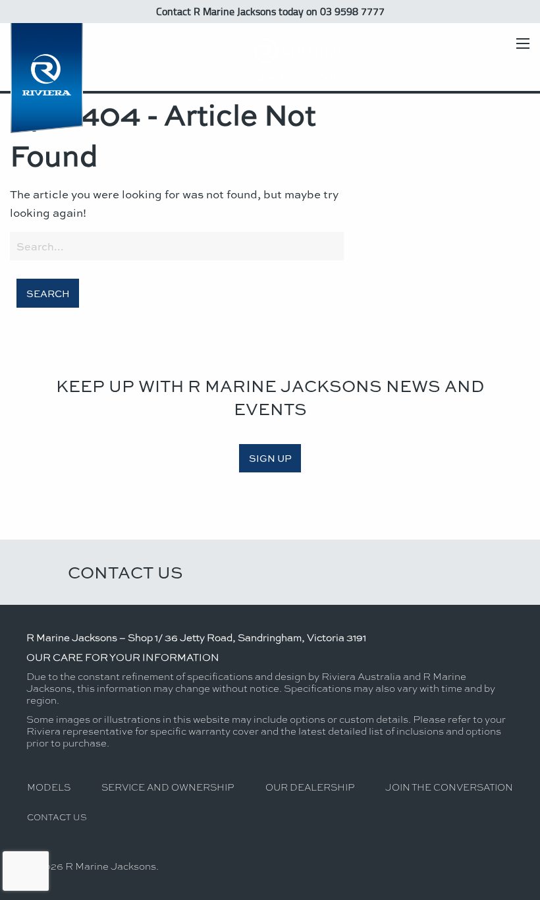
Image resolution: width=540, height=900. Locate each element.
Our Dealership (309, 786)
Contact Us (125, 572)
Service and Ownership (167, 786)
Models (48, 786)
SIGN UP (270, 457)
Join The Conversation (449, 786)
